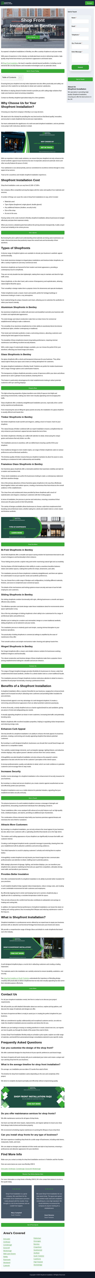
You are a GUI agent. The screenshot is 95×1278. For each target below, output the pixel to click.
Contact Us (32, 666)
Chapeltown (38, 1247)
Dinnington (37, 1241)
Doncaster (4, 1169)
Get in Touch (33, 798)
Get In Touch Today (33, 71)
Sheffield (36, 1253)
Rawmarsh (6, 1259)
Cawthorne (37, 1259)
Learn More (32, 988)
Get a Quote (31, 37)
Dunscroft (28, 1169)
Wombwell (6, 1262)
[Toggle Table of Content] (19, 77)
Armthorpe (11, 1169)
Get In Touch (80, 79)
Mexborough (36, 1169)
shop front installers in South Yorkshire (16, 978)
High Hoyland (38, 1262)
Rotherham (37, 1238)
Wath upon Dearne (9, 1254)
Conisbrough (20, 1169)
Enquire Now (33, 388)
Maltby (5, 1256)
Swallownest (38, 1250)
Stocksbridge (38, 1265)
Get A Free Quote (32, 1225)
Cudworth (6, 1265)
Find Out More (32, 544)
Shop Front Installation (10, 63)
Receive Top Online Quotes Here (33, 1174)
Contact (89, 3)
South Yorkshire (39, 1256)
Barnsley (36, 1244)
